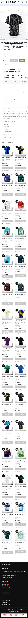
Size (4, 54)
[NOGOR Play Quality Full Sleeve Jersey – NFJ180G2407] (20, 535)
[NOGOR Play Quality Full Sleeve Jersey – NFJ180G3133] (20, 453)
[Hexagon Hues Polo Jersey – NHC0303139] (7, 397)
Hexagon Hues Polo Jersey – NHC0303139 (7, 405)
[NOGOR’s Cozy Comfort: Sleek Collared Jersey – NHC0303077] (7, 507)
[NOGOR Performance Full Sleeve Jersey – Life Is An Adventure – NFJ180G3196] (20, 231)
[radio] (5, 56)
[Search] (26, 2)
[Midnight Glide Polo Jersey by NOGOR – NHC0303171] (7, 342)
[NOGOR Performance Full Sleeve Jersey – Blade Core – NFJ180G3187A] (20, 178)
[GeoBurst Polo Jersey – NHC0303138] (20, 425)
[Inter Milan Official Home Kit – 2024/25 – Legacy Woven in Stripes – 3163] (7, 150)
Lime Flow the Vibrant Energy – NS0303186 (7, 321)
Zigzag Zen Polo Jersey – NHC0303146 (7, 377)
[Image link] (6, 564)
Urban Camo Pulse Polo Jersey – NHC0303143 (20, 377)
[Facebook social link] (3, 585)
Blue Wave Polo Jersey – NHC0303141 (7, 432)
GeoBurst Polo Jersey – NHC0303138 (20, 432)
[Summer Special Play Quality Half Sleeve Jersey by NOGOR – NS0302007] (20, 507)
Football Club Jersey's (6, 160)
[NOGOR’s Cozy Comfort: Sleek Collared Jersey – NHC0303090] (20, 479)
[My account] (19, 2)
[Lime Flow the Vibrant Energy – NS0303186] (7, 314)
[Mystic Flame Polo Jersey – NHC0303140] (20, 397)
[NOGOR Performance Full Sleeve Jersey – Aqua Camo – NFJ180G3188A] (7, 178)
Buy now (22, 60)
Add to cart (14, 60)
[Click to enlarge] (1, 37)
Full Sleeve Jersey (8, 187)
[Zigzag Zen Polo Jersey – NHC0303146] (7, 369)
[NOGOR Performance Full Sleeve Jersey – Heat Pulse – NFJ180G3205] (20, 205)
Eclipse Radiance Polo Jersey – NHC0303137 (20, 349)
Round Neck (23, 10)
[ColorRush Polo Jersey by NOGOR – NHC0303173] (20, 314)
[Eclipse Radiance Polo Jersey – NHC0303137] (20, 342)
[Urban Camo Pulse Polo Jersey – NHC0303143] (20, 369)
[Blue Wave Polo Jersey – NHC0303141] (7, 425)
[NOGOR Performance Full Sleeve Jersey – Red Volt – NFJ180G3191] (7, 287)
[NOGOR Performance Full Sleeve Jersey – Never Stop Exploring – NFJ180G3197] (7, 231)
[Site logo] (11, 2)
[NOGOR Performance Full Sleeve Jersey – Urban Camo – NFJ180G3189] (20, 287)
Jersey (7, 10)
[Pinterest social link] (8, 585)
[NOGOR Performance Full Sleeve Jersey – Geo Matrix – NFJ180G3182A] (7, 205)
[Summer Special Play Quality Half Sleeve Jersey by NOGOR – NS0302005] (7, 535)
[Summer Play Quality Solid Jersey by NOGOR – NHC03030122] (7, 479)
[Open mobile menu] (1, 2)
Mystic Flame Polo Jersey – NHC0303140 (20, 405)
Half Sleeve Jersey (14, 10)
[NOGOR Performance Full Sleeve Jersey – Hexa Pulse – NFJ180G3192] (20, 259)
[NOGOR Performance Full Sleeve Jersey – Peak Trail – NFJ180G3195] (7, 259)
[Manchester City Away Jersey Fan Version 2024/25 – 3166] (20, 150)
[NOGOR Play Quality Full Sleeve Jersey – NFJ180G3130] (7, 453)
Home (2, 10)
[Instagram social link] (5, 585)
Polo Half (17, 323)
